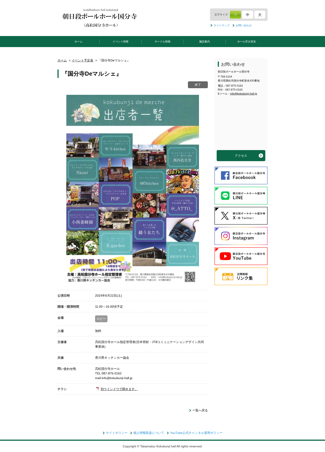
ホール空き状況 (246, 41)
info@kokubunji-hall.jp (243, 93)
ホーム (78, 41)
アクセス (241, 155)
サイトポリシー (117, 433)
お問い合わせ (244, 25)
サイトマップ (221, 25)
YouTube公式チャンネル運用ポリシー (196, 433)
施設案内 (204, 41)
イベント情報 (120, 41)
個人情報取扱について (148, 433)
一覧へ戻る (200, 410)
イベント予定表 (82, 60)
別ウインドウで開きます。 (119, 389)
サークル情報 (162, 41)
